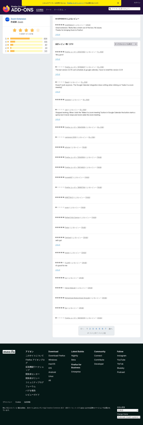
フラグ (57, 35)
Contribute (99, 360)
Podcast (121, 372)
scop (67, 207)
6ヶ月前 (86, 100)
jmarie (67, 253)
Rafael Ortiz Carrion (72, 217)
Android (52, 372)
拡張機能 (39, 9)
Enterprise (76, 372)
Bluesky (120, 368)
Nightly (74, 355)
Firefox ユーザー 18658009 (75, 318)
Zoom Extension (18, 19)
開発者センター (33, 374)
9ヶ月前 (100, 127)
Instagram (121, 355)
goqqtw (68, 100)
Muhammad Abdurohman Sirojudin (77, 298)
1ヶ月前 (100, 52)
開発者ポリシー (33, 378)
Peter (67, 227)
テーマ (48, 9)
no (66, 278)
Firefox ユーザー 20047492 (75, 52)
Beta (73, 360)
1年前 (84, 147)
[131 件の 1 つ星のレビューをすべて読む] (26, 51)
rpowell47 (69, 177)
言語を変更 (121, 407)
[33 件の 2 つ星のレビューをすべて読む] (26, 48)
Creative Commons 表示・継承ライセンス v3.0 (63, 408)
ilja (66, 308)
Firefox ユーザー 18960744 (75, 187)
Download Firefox (56, 355)
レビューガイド (33, 394)
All (49, 380)
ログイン (137, 2)
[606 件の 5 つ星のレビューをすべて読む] (26, 38)
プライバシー (7, 402)
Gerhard (68, 237)
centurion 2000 (70, 137)
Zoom (20, 22)
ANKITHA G (69, 197)
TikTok (120, 364)
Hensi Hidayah (70, 288)
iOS (50, 368)
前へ (82, 329)
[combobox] (124, 8)
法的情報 (27, 402)
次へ (110, 329)
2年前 (88, 25)
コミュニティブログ (35, 382)
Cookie (18, 402)
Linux (50, 376)
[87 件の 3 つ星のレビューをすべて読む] (26, 45)
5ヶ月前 (100, 67)
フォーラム (31, 386)
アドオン (30, 351)
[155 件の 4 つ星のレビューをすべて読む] (26, 42)
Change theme (122, 414)
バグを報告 (31, 390)
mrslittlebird (69, 25)
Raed (67, 82)
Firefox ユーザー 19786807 (75, 67)
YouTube (121, 360)
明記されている (11, 408)
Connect (98, 355)
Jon (66, 110)
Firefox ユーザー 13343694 (75, 157)
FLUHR (67, 263)
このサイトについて (35, 355)
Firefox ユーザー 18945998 (75, 127)
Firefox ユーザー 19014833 (75, 167)
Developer (99, 364)
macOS (51, 364)
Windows (52, 360)
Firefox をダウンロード (75, 3)
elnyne (67, 147)
